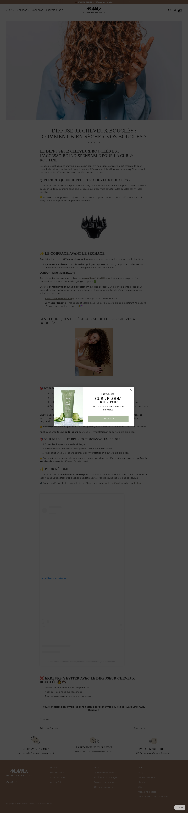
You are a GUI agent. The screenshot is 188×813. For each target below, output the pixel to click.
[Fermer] (131, 390)
